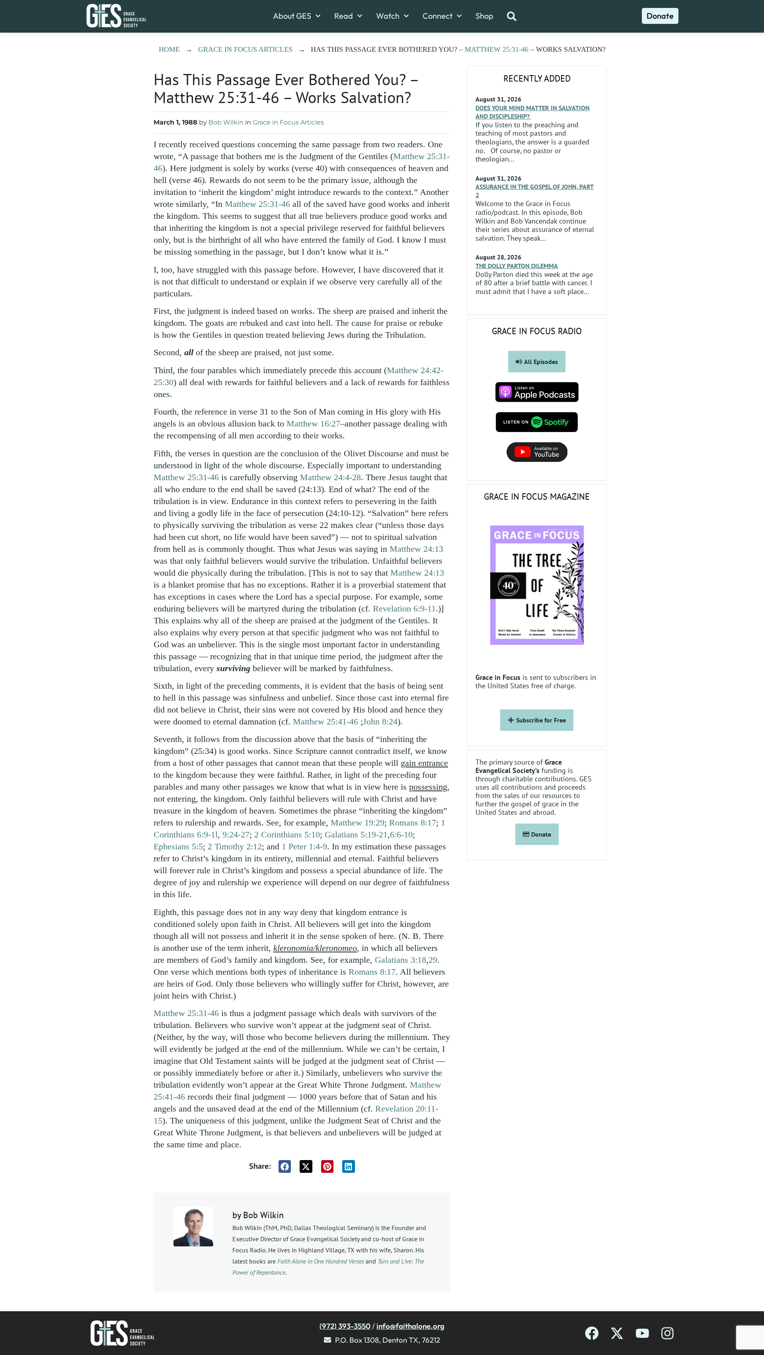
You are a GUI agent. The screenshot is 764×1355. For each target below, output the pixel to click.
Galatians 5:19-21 (356, 834)
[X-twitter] (617, 1333)
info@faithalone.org (410, 1326)
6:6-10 (401, 834)
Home (169, 49)
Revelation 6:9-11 (404, 608)
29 (433, 960)
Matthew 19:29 (357, 822)
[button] (285, 1166)
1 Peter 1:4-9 (304, 846)
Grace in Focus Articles (245, 49)
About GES (292, 16)
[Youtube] (642, 1333)
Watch (388, 16)
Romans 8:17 (412, 822)
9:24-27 (235, 834)
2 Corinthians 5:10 (287, 834)
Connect (437, 16)
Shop (484, 16)
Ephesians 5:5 (178, 846)
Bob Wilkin (226, 122)
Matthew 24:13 (416, 549)
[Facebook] (592, 1333)
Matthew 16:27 (313, 423)
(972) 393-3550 (345, 1326)
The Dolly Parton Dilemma (517, 266)
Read (343, 16)
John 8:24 (380, 721)
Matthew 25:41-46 (325, 721)
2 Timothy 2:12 (235, 846)
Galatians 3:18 (400, 960)
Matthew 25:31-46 (496, 49)
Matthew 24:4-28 (330, 477)
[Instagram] (667, 1333)
